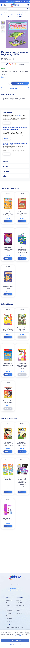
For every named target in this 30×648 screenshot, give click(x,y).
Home (2, 13)
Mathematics (8, 13)
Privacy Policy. (18, 636)
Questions (8, 605)
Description (7, 112)
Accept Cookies (15, 641)
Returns (8, 616)
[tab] (15, 112)
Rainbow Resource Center (15, 577)
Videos (5, 166)
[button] (3, 26)
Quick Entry (9, 611)
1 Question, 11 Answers (6, 71)
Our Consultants (20, 605)
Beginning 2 (19, 115)
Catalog (18, 611)
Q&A (4, 176)
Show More (6, 123)
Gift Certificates (20, 608)
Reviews (6, 171)
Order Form (9, 618)
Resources (8, 608)
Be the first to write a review (21, 71)
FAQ (7, 603)
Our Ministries (19, 613)
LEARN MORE (27, 1)
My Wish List (9, 621)
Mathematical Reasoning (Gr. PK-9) (13, 15)
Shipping (8, 613)
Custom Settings (14, 644)
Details (5, 161)
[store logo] (15, 5)
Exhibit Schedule (20, 603)
